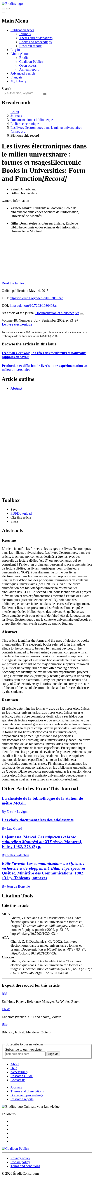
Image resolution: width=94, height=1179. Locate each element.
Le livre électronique (24, 123)
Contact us (17, 1080)
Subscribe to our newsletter (24, 1049)
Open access (28, 65)
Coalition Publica (31, 61)
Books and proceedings (35, 42)
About (24, 54)
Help (13, 1068)
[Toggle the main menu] (3, 12)
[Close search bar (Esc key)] (8, 8)
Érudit (23, 57)
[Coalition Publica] (15, 1148)
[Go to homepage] (12, 3)
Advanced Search (22, 73)
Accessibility (19, 1072)
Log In (15, 50)
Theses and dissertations (35, 38)
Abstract (16, 388)
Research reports (30, 46)
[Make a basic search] (3, 8)
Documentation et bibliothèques (32, 120)
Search (6, 89)
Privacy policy (20, 1158)
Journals (25, 34)
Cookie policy (20, 1162)
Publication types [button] (22, 30)
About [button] (15, 54)
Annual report (28, 69)
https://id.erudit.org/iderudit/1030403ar (36, 298)
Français (16, 77)
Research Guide (21, 1076)
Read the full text (13, 283)
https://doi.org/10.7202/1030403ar (33, 305)
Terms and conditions (25, 1166)
